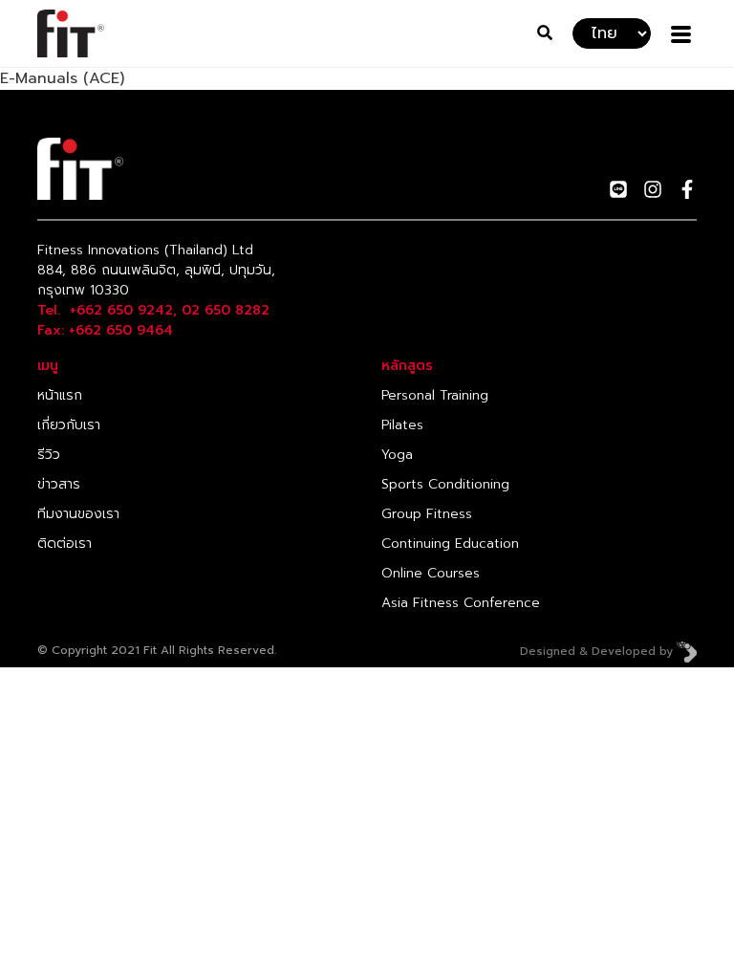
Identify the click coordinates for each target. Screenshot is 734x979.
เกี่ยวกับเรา (68, 425)
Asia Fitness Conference (460, 603)
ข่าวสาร (58, 484)
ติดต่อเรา (64, 543)
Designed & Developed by (598, 651)
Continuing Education (450, 543)
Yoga (397, 455)
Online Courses (430, 573)
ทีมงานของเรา (78, 514)
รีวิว (48, 455)
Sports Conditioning (445, 484)
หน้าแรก (59, 395)
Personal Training (434, 395)
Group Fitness (426, 514)
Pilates (402, 425)
